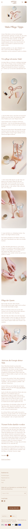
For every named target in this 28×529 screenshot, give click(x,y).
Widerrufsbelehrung (22, 520)
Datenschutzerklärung (6, 521)
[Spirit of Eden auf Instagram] (4, 501)
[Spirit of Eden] (14, 2)
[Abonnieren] (25, 493)
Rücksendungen (5, 475)
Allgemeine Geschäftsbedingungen (8, 520)
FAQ (2, 482)
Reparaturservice (5, 477)
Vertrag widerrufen (14, 508)
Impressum (14, 521)
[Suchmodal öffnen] (22, 2)
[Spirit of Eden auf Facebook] (2, 501)
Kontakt (3, 480)
